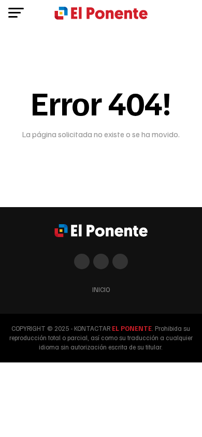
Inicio (101, 289)
